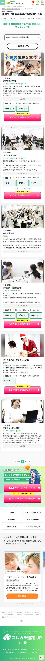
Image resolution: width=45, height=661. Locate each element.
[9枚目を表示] (30, 603)
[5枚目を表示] (23, 603)
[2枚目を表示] (17, 603)
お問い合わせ (9, 653)
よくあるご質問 (35, 650)
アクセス (22, 18)
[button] (1, 18)
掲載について (36, 653)
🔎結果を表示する (22, 46)
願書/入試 (31, 18)
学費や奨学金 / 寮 (33, 526)
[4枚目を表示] (21, 603)
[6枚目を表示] (25, 603)
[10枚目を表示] (32, 603)
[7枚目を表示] (27, 603)
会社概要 (23, 653)
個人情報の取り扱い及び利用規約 (16, 650)
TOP (12, 512)
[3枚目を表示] (19, 603)
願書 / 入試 (11, 526)
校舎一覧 (12, 519)
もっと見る (21, 99)
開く (21, 621)
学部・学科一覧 (33, 519)
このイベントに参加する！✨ (20, 117)
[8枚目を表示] (28, 603)
